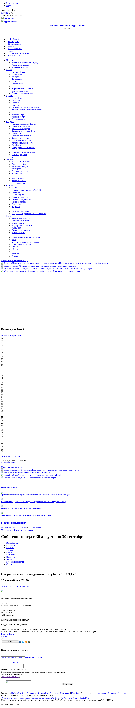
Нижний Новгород (20, 211)
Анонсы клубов (19, 164)
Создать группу (19, 119)
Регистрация (12, 3)
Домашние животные (21, 140)
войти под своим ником (12, 658)
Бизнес (9, 216)
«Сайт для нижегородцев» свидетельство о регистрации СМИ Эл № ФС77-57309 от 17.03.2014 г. (45, 698)
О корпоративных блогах (23, 93)
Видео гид (16, 206)
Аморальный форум (21, 129)
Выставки (10, 557)
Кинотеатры (11, 545)
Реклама (15, 256)
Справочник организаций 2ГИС (26, 190)
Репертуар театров (20, 166)
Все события (17, 173)
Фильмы (15, 53)
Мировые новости (20, 67)
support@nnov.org (109, 693)
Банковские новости (21, 218)
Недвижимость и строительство (26, 237)
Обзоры (15, 249)
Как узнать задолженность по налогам (29, 214)
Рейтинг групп (18, 117)
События (23, 528)
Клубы (9, 552)
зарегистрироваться (33, 658)
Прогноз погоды (19, 202)
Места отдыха (18, 178)
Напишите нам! (8, 463)
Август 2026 (15, 335)
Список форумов (19, 154)
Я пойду (5, 634)
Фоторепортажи (15, 48)
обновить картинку (10, 676)
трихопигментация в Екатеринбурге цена (32, 515)
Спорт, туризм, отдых (21, 244)
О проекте (31, 693)
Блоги (9, 69)
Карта (10, 51)
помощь (14, 662)
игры (22, 53)
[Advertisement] (17, 298)
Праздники (17, 105)
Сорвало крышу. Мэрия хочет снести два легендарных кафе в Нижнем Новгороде (40, 266)
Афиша (9, 159)
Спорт (9, 564)
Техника (15, 247)
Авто (14, 239)
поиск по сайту (8, 10)
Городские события (15, 562)
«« (2, 335)
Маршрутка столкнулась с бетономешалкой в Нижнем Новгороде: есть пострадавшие (42, 271)
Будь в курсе (67, 28)
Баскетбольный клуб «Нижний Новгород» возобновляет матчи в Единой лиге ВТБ (41, 470)
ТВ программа (14, 44)
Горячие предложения (21, 199)
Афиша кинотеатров (21, 162)
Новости (10, 60)
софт (27, 53)
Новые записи (9, 487)
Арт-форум (17, 145)
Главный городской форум (24, 124)
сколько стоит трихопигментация (26, 508)
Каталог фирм (18, 223)
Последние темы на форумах (25, 152)
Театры (9, 550)
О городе (10, 185)
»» (6, 335)
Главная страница (9, 528)
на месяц (16, 456)
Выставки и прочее (20, 171)
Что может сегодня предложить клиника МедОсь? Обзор (40, 501)
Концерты (16, 169)
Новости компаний (20, 221)
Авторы (15, 77)
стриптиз (17, 586)
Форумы (11, 46)
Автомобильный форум (22, 143)
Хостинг (15, 254)
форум (97, 693)
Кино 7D (10, 548)
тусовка (25, 586)
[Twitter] (23, 641)
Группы (9, 95)
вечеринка (6, 586)
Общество (16, 133)
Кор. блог (75, 693)
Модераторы (17, 157)
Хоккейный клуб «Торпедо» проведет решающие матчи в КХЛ (32, 475)
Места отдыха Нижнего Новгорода (17, 530)
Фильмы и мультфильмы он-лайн (27, 110)
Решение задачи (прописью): (14, 669)
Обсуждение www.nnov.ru (23, 147)
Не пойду (5, 636)
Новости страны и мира (12, 467)
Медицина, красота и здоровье (25, 242)
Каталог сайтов (15, 56)
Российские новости (21, 65)
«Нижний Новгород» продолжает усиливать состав (27, 472)
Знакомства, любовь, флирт (24, 131)
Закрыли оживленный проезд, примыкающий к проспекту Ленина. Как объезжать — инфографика (48, 268)
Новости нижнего (20, 197)
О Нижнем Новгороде (60, 693)
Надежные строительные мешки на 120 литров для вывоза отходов (39, 495)
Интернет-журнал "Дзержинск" (26, 107)
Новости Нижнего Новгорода (25, 62)
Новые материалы (20, 114)
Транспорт (16, 204)
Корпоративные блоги (22, 225)
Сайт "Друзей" (18, 98)
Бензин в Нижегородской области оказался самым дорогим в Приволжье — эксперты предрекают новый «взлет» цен (57, 263)
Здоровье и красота (20, 138)
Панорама (16, 192)
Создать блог (17, 84)
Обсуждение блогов (21, 126)
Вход (8, 5)
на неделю (5, 456)
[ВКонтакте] (20, 641)
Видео (14, 81)
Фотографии (17, 79)
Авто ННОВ (17, 100)
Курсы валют (17, 228)
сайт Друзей (13, 39)
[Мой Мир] (28, 641)
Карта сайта (43, 693)
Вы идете (13, 634)
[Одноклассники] (26, 641)
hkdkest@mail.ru (18, 693)
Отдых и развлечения (21, 136)
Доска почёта (18, 74)
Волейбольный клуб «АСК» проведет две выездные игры (30, 478)
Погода (4, 13)
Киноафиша (13, 41)
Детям (9, 559)
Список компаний (20, 91)
